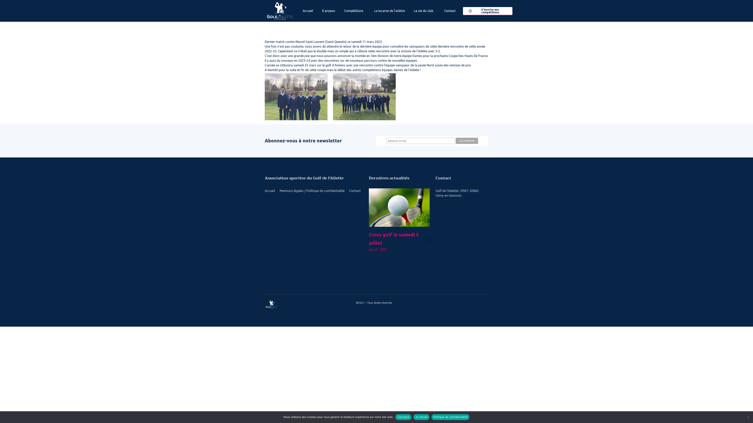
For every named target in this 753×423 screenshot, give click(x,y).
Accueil (308, 11)
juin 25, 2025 (378, 249)
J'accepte (403, 416)
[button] (368, 240)
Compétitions (353, 11)
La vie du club (423, 11)
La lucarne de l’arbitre (389, 11)
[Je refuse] (748, 417)
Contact (450, 11)
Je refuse (421, 416)
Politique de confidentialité (450, 416)
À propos (328, 11)
